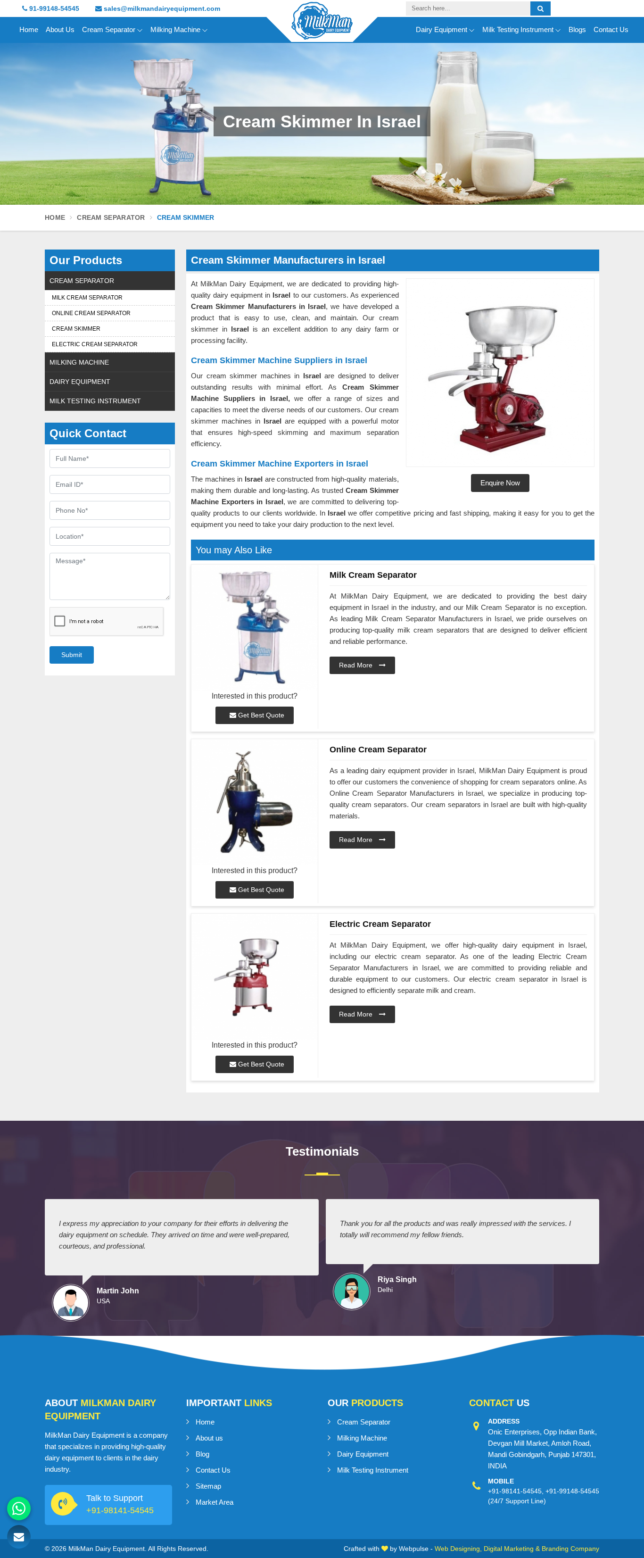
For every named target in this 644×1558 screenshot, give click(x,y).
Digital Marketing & (512, 1548)
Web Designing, (458, 1548)
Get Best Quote (260, 715)
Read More (356, 665)
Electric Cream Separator (95, 344)
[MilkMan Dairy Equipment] (322, 29)
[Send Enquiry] (19, 1537)
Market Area (214, 1502)
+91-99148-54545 (572, 1491)
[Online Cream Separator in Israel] (254, 802)
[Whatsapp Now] (19, 1508)
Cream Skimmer (76, 328)
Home (28, 29)
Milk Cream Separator (87, 297)
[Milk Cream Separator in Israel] (254, 628)
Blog (202, 1454)
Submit (71, 654)
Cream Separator (108, 29)
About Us (60, 29)
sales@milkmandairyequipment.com (161, 8)
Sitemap (208, 1486)
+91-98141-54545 (120, 1510)
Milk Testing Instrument (517, 29)
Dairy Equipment (441, 29)
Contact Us (611, 29)
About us (209, 1438)
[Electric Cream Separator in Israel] (254, 977)
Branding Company (570, 1548)
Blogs (577, 29)
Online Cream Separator (91, 313)
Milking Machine (175, 29)
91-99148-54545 (53, 8)
